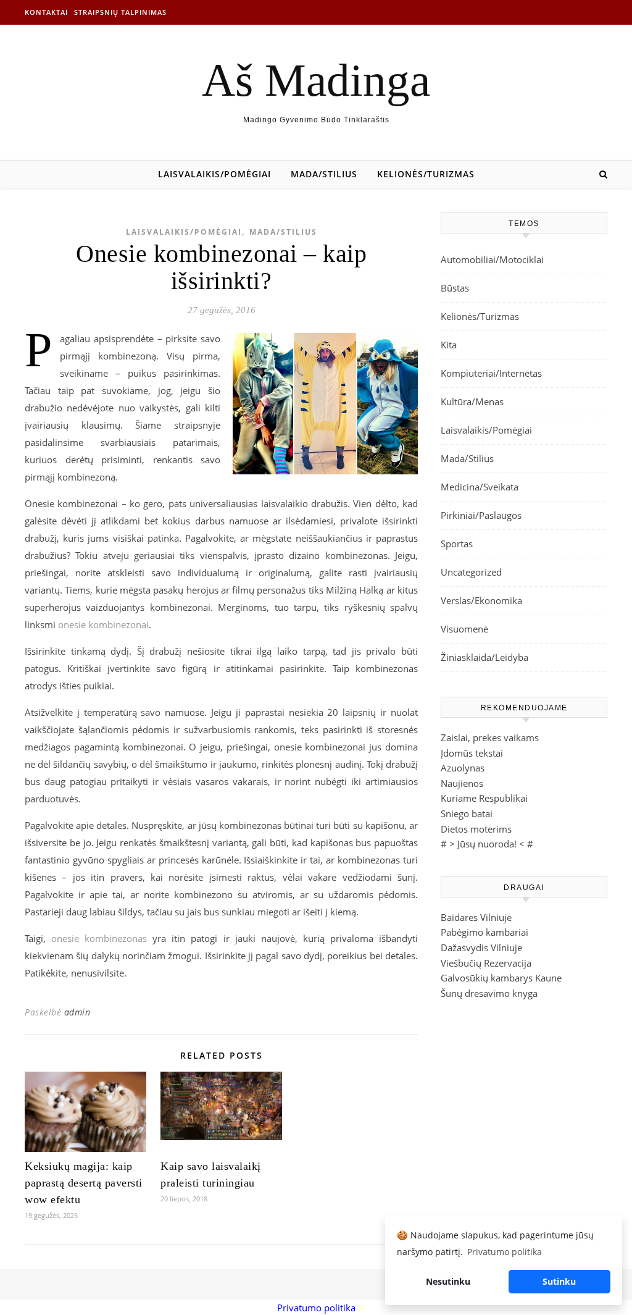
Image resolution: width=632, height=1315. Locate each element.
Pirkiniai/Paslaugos (481, 515)
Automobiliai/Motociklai (492, 259)
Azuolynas (462, 768)
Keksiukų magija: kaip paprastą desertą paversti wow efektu (84, 1183)
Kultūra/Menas (472, 401)
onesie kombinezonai (103, 624)
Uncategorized (471, 572)
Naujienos (462, 783)
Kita (449, 344)
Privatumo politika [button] (504, 1252)
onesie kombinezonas (99, 938)
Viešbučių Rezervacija (486, 963)
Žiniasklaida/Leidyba (484, 657)
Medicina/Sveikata (479, 487)
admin (77, 1012)
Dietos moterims (476, 829)
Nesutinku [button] (448, 1281)
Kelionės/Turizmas (426, 174)
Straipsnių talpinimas (120, 12)
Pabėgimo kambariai (484, 932)
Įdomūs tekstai (472, 753)
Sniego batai (467, 813)
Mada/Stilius (324, 174)
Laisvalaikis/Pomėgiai (214, 174)
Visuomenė (464, 629)
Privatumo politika (316, 1307)
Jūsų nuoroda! (487, 844)
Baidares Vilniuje (476, 917)
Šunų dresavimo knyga (489, 993)
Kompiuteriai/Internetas (491, 373)
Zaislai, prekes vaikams (490, 737)
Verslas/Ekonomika (481, 600)
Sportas (457, 543)
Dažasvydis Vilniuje (481, 947)
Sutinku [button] (559, 1281)
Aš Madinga (316, 80)
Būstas (455, 288)
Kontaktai (46, 12)
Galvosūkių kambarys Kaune (501, 978)
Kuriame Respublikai (484, 798)
